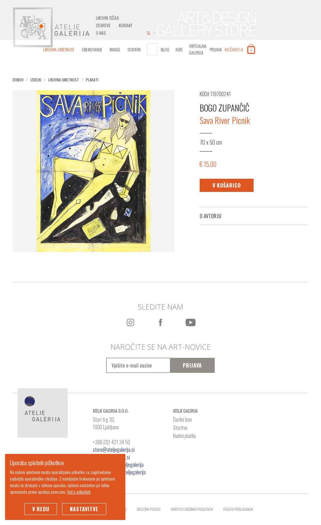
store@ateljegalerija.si (113, 449)
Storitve (103, 25)
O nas (101, 32)
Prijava (192, 365)
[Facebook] (160, 322)
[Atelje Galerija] (51, 28)
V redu (40, 509)
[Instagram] (130, 322)
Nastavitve (84, 509)
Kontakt (125, 25)
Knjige (115, 49)
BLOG (165, 49)
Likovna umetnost (58, 49)
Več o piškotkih (79, 491)
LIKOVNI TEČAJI (107, 17)
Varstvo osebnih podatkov (192, 509)
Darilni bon (182, 420)
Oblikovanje (92, 49)
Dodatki (134, 49)
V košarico (227, 185)
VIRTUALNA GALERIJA (198, 49)
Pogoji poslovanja (238, 509)
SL (148, 32)
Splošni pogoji (148, 509)
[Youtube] (191, 322)
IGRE (179, 49)
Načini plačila (184, 436)
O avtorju (210, 216)
